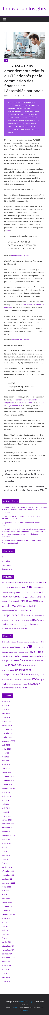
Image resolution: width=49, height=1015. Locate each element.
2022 (3, 582)
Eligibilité (42, 597)
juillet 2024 (6, 796)
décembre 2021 (8, 906)
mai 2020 (5, 973)
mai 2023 (5, 851)
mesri (31, 615)
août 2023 (6, 839)
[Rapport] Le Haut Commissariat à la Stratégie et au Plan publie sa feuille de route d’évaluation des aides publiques (24, 509)
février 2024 (6, 816)
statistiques (17, 625)
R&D (35, 620)
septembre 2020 (8, 958)
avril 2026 (6, 713)
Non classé (6, 565)
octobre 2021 (7, 910)
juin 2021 (5, 922)
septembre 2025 (8, 741)
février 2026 (6, 721)
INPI (34, 606)
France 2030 (32, 601)
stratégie (24, 625)
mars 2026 (6, 717)
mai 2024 (5, 804)
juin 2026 (5, 705)
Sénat (15, 628)
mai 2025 (5, 757)
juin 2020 (5, 969)
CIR (6, 60)
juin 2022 (5, 891)
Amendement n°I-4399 (20, 255)
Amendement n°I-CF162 (20, 340)
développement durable (29, 597)
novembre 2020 (8, 950)
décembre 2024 (8, 776)
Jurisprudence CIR (13, 615)
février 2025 (6, 768)
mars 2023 (6, 859)
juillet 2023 (6, 843)
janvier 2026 (7, 725)
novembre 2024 (8, 780)
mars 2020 (6, 981)
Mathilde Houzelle (26, 96)
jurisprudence (22, 610)
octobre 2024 (7, 784)
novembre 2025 (8, 733)
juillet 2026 (6, 702)
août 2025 (6, 745)
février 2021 (6, 938)
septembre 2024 (8, 788)
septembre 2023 (8, 835)
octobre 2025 (7, 737)
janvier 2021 (7, 942)
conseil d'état (24, 593)
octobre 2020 (7, 954)
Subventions (7, 569)
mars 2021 (6, 934)
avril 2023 (6, 855)
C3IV (15, 587)
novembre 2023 (8, 828)
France (23, 600)
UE (19, 628)
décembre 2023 (8, 824)
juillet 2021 (6, 918)
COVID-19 (33, 592)
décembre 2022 (8, 871)
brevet (4, 588)
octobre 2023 (7, 832)
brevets (10, 587)
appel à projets (18, 582)
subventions (7, 628)
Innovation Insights (24, 8)
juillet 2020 (6, 965)
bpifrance (42, 582)
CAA (18, 588)
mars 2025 (6, 765)
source (7, 230)
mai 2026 (5, 709)
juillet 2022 (6, 887)
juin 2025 (5, 753)
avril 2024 (6, 808)
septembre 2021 (8, 914)
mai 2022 (5, 895)
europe (5, 601)
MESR (26, 615)
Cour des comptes (26, 403)
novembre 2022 (8, 875)
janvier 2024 (7, 820)
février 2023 (6, 863)
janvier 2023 (7, 867)
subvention (34, 624)
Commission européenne (11, 593)
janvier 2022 (7, 902)
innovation (15, 605)
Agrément (9, 582)
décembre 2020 (8, 946)
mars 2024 (6, 812)
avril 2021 (6, 930)
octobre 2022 (7, 879)
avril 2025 (6, 761)
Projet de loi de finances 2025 (23, 620)
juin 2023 (5, 847)
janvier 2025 (7, 772)
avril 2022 (6, 899)
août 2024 (6, 792)
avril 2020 (6, 977)
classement (38, 587)
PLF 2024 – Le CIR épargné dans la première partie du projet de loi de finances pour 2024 (24, 488)
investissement (8, 611)
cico (22, 588)
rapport (41, 620)
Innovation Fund (27, 606)
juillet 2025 (6, 749)
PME (36, 615)
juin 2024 (5, 800)
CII (25, 587)
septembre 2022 (8, 883)
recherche (7, 624)
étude (24, 628)
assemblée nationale (31, 582)
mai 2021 (5, 926)
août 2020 (6, 962)
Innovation (6, 561)
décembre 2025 (8, 729)
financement (14, 601)
